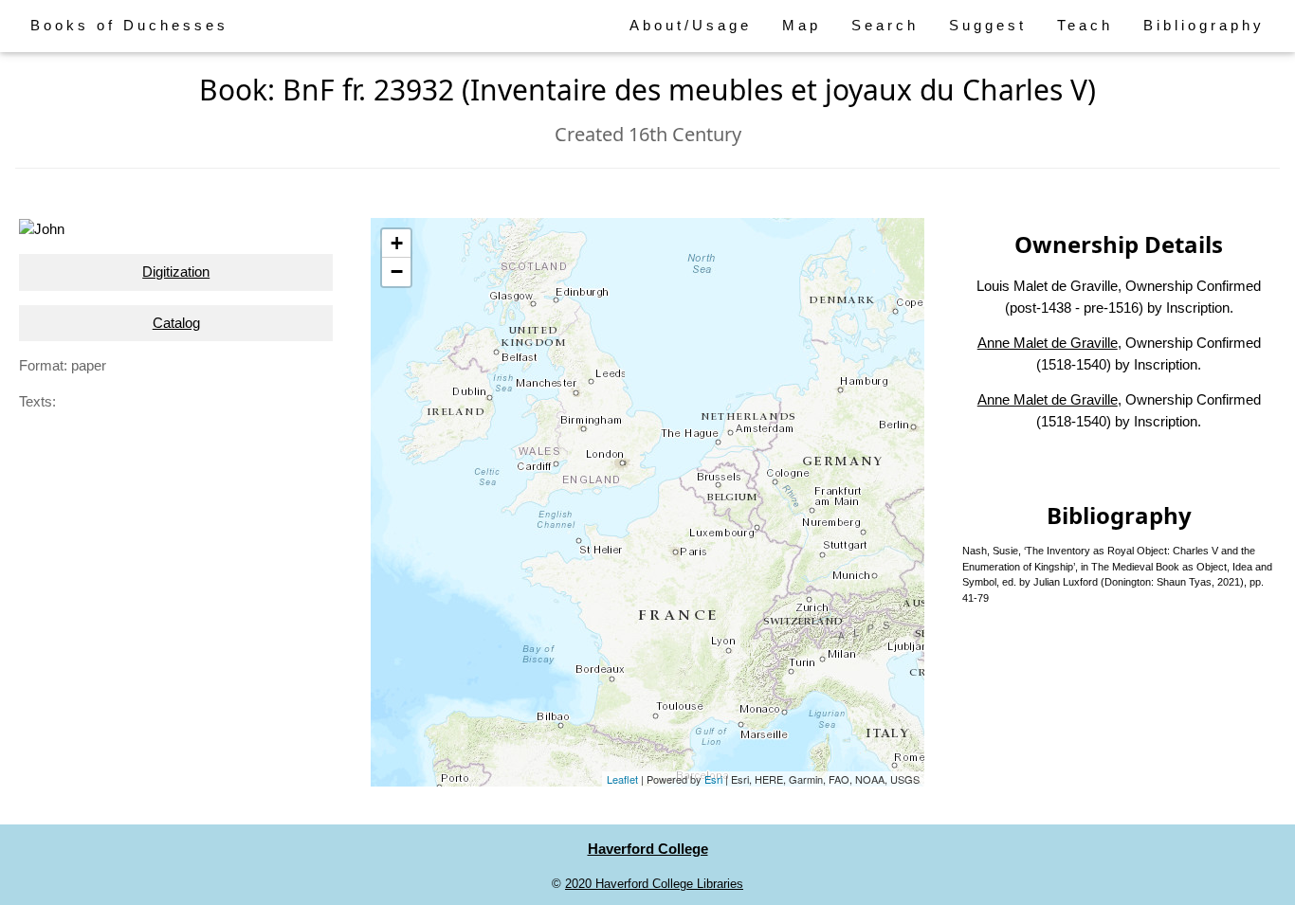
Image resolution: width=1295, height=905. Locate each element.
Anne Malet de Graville (1047, 343)
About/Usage (690, 25)
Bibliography (1204, 25)
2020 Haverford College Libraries (654, 884)
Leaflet (622, 779)
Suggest (988, 25)
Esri (713, 779)
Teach (1085, 25)
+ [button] (397, 243)
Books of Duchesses (129, 25)
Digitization (176, 271)
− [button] (397, 271)
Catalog (176, 323)
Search (885, 25)
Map (801, 25)
